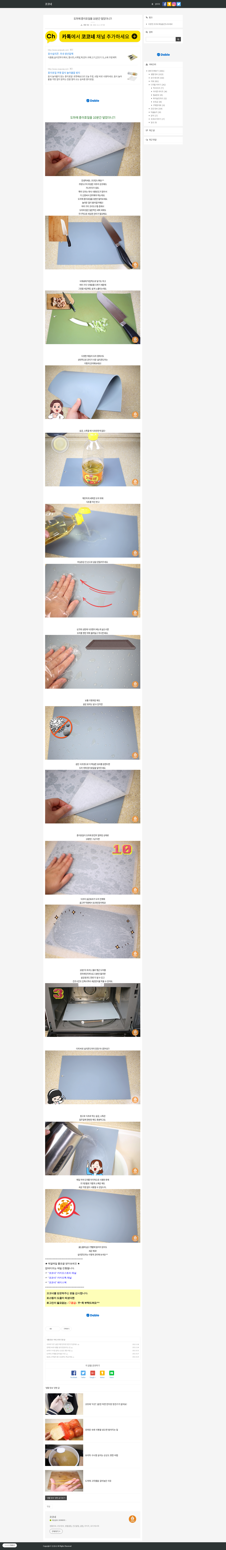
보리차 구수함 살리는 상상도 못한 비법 (58, 1350)
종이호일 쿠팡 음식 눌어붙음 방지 (64, 72)
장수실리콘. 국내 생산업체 (60, 53)
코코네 (48, 4)
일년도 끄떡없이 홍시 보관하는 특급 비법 (59, 1357)
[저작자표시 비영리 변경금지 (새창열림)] (75, 1329)
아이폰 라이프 (160, 91)
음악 (154, 115)
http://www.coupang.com (58, 69)
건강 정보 (156, 108)
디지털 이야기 (158, 84)
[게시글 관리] (57, 1329)
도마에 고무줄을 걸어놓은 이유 (56, 1354)
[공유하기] (54, 1329)
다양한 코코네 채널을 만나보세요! (160, 24)
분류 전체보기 (156, 70)
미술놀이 (155, 112)
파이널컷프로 (160, 98)
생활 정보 (86, 25)
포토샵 (157, 101)
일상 (153, 122)
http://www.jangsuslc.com (58, 50)
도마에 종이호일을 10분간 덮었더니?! (93, 18)
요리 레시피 (157, 77)
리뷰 (154, 81)
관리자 (157, 4)
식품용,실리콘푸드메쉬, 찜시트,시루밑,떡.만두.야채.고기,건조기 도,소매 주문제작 (82, 57)
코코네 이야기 (157, 119)
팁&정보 (158, 95)
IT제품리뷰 (159, 105)
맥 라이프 (158, 88)
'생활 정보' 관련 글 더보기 (56, 1498)
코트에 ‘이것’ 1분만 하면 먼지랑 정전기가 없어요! (62, 1344)
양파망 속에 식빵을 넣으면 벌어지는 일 (58, 1347)
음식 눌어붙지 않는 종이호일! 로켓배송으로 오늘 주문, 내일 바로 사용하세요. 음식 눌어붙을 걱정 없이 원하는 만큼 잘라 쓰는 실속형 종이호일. (85, 78)
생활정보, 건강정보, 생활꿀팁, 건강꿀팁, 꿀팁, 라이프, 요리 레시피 (74, 1526)
